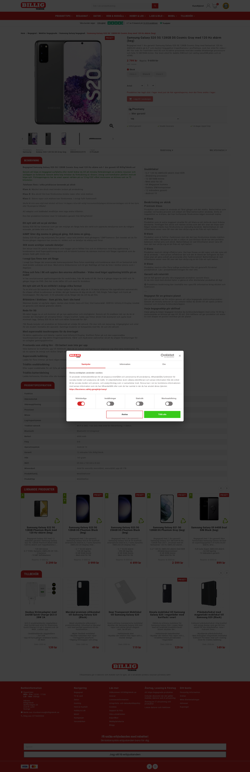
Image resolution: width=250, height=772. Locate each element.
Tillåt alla (162, 414)
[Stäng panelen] (180, 356)
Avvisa (125, 414)
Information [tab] (125, 364)
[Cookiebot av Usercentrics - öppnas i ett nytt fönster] (162, 356)
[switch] (110, 404)
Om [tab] (164, 364)
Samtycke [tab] (86, 364)
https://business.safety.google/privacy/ (88, 389)
